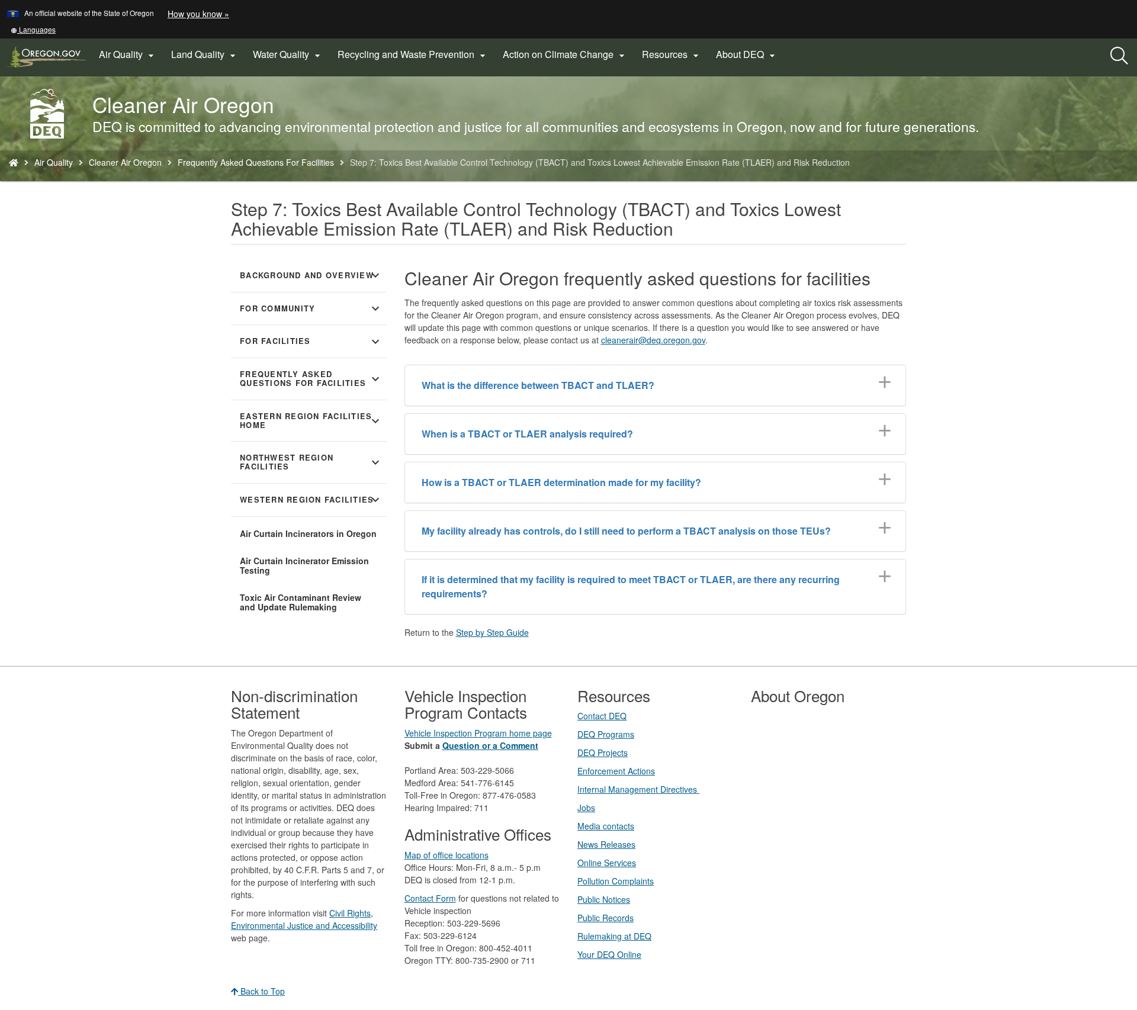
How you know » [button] (198, 14)
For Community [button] (311, 308)
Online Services (606, 863)
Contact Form (430, 898)
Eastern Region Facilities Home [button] (311, 420)
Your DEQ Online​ (609, 954)
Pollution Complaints (615, 881)
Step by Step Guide (492, 632)
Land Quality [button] (205, 54)
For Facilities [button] (311, 341)
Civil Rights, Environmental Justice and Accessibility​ (304, 919)
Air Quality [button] (128, 54)
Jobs (586, 807)
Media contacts (605, 826)
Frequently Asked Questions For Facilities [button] (311, 378)
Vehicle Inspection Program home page (478, 733)
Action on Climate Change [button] (565, 54)
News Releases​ (606, 844)
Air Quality (53, 162)
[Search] (1119, 56)
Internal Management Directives (638, 789)
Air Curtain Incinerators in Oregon (308, 533)
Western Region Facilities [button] (311, 500)
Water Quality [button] (288, 54)
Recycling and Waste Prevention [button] (413, 54)
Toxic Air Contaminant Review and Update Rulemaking (300, 602)
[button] (33, 29)
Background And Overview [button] (311, 275)
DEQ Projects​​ (602, 752)
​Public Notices (603, 899)
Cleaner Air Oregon (125, 162)
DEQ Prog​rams (605, 734)
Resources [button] (672, 54)
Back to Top (261, 991)
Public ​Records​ (605, 918)
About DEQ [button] (747, 54)
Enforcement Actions (616, 771)
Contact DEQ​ (602, 716)
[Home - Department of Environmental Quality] (13, 162)
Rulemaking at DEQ (614, 936)
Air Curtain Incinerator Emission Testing (304, 565)
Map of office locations (446, 855)
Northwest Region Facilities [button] (311, 462)
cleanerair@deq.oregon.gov (653, 340)
